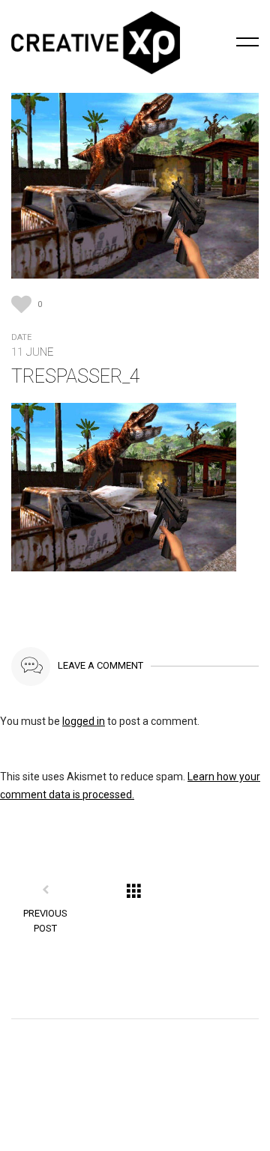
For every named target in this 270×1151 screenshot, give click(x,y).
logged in (83, 721)
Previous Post (45, 921)
